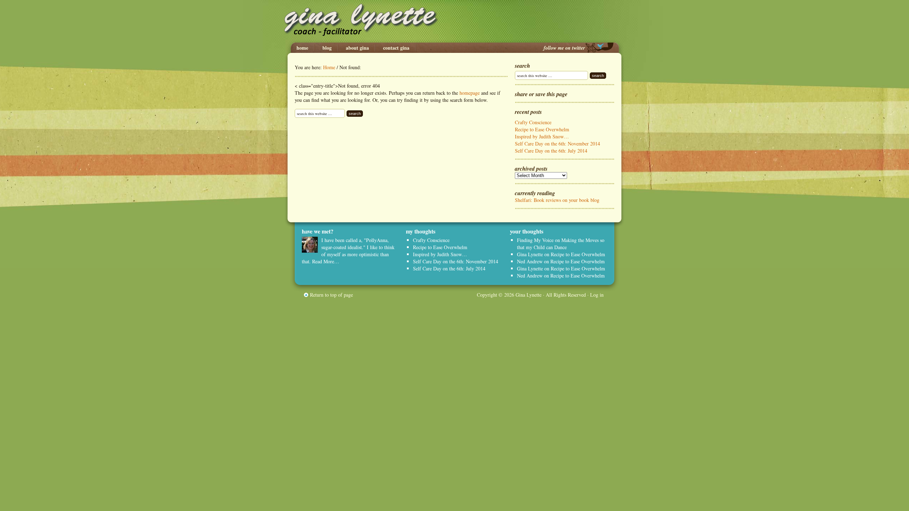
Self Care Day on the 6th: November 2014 (557, 143)
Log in (597, 294)
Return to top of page (331, 294)
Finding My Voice (535, 240)
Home (302, 47)
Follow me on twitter (564, 47)
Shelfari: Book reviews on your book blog (557, 200)
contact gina (396, 47)
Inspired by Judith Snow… (542, 136)
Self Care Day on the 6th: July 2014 (551, 150)
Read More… (325, 261)
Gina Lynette (454, 21)
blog (327, 47)
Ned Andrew (530, 261)
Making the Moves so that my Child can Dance (560, 244)
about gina (357, 47)
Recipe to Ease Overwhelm (542, 129)
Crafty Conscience (533, 122)
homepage (469, 92)
